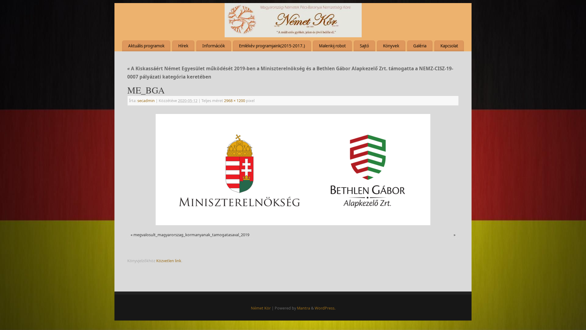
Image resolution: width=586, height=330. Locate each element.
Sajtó (364, 46)
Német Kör (261, 308)
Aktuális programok (146, 46)
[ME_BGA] (293, 169)
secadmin (146, 100)
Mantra (303, 308)
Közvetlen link (168, 260)
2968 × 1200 (234, 100)
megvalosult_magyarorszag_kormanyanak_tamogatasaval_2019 (191, 234)
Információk (213, 46)
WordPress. (325, 308)
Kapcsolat (449, 46)
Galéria (419, 46)
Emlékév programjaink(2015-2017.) (272, 46)
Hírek (183, 46)
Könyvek (391, 46)
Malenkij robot (332, 46)
